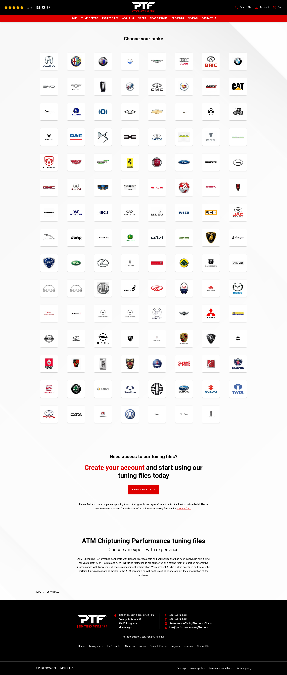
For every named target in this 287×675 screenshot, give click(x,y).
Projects (178, 18)
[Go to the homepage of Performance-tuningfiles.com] (143, 7)
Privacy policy (197, 668)
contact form (184, 508)
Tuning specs (89, 18)
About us (128, 18)
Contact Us (209, 18)
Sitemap (181, 668)
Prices (142, 18)
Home (73, 18)
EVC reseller (110, 18)
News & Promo (159, 18)
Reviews (193, 18)
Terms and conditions (221, 668)
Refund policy (244, 668)
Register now (142, 489)
